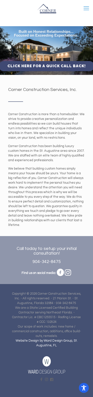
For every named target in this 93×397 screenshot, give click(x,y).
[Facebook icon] (41, 379)
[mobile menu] (86, 8)
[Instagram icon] (46, 379)
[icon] (52, 379)
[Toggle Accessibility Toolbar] (83, 387)
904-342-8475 (46, 261)
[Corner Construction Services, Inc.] (46, 8)
